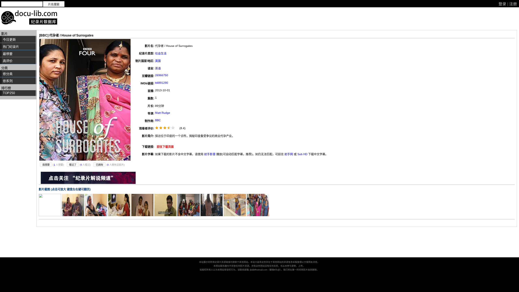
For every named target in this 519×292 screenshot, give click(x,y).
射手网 (288, 154)
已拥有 (99, 164)
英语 (158, 68)
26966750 (161, 75)
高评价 (8, 61)
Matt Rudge (162, 112)
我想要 (46, 164)
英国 (158, 60)
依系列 (8, 81)
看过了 (72, 164)
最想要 (8, 54)
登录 (502, 4)
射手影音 (210, 154)
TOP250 (9, 93)
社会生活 (160, 53)
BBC (158, 120)
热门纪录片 (11, 46)
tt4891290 (161, 82)
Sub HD (302, 154)
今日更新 (9, 39)
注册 (513, 4)
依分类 (8, 74)
